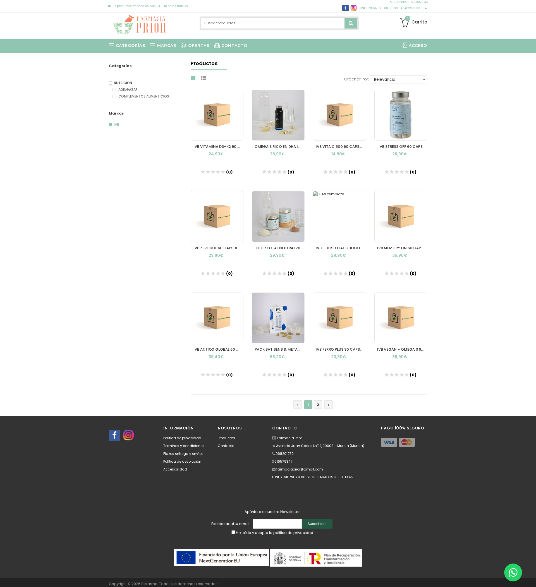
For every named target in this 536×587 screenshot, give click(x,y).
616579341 (421, 2)
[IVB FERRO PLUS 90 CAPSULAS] (339, 318)
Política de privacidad (182, 438)
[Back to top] (530, 576)
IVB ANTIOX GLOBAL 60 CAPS (218, 349)
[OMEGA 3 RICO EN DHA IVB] (278, 115)
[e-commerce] (139, 23)
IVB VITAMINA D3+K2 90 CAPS (218, 146)
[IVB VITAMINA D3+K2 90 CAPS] (217, 115)
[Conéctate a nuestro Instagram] (353, 8)
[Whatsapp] (513, 572)
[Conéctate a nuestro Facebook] (114, 435)
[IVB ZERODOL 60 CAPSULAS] (217, 216)
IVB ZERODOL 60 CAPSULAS (217, 248)
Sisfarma (149, 583)
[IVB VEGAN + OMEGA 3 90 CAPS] (401, 318)
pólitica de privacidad (293, 532)
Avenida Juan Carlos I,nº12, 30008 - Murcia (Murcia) (320, 445)
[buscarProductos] (350, 23)
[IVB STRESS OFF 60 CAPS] (401, 115)
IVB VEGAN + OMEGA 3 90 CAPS (402, 349)
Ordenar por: (356, 79)
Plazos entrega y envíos (183, 453)
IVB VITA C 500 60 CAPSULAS (341, 146)
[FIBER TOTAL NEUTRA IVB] (278, 216)
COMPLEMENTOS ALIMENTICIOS (143, 96)
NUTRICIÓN (123, 83)
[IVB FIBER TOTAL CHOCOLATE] (339, 216)
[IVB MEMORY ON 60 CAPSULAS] (401, 216)
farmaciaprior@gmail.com (299, 469)
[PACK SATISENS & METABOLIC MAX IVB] (278, 318)
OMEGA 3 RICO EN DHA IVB (279, 146)
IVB (116, 124)
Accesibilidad (175, 469)
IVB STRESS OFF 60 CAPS (401, 146)
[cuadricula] (194, 78)
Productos (226, 438)
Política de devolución (182, 461)
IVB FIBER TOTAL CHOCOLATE (341, 248)
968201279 (401, 2)
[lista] (204, 78)
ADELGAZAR (128, 89)
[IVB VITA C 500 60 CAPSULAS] (339, 115)
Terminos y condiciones (183, 445)
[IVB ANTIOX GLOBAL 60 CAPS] (217, 318)
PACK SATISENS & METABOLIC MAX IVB (280, 349)
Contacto (226, 445)
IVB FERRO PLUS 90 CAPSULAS (341, 349)
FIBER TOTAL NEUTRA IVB (278, 248)
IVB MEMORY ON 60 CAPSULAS (402, 248)
